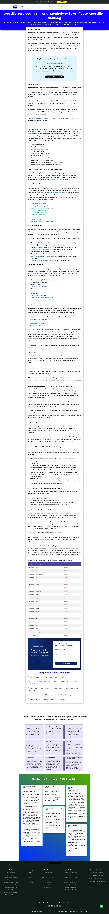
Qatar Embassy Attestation (96, 875)
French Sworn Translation (48, 877)
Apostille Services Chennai (11, 879)
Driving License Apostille (70, 889)
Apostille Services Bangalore (10, 877)
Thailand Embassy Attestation (96, 884)
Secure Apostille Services (36, 911)
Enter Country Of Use (59, 649)
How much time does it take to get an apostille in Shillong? (50, 695)
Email (68, 654)
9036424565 (66, 570)
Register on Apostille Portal (56, 64)
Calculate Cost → (66, 663)
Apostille (60, 6)
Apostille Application (51, 6)
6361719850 (66, 567)
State (67, 6)
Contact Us (91, 6)
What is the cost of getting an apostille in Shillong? (47, 699)
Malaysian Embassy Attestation (96, 878)
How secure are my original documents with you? (47, 677)
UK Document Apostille (10, 894)
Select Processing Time (59, 654)
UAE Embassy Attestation (96, 872)
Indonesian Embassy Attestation (97, 881)
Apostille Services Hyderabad (11, 882)
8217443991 (66, 577)
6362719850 (66, 601)
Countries (83, 6)
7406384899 (66, 598)
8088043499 (66, 574)
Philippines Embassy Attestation (96, 887)
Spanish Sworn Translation (48, 875)
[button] (54, 677)
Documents (74, 6)
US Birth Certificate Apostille (10, 892)
